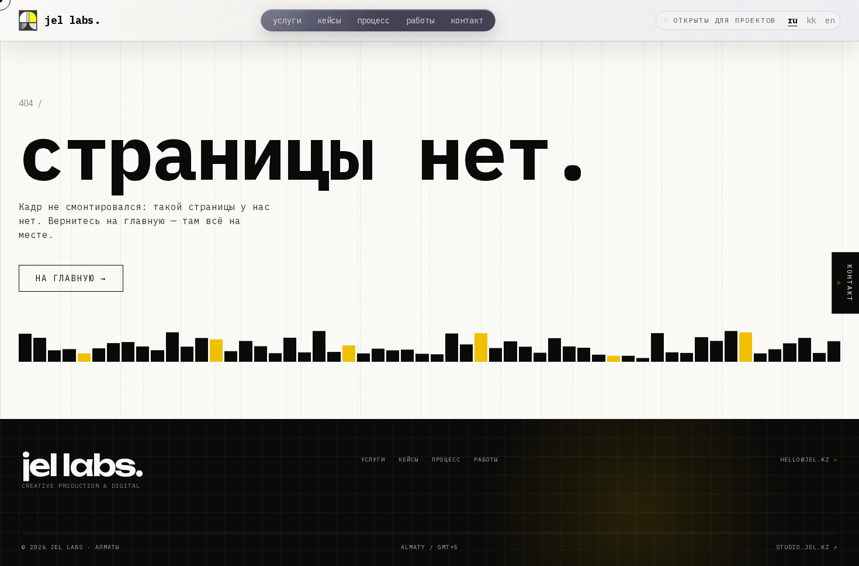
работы (420, 20)
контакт (467, 20)
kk (811, 20)
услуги (287, 20)
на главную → (71, 278)
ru (792, 20)
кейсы (329, 20)
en (829, 20)
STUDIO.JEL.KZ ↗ (806, 547)
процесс (373, 20)
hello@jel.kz (808, 459)
